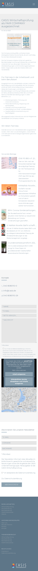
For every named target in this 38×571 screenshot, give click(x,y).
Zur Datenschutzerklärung (11, 478)
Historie (3, 514)
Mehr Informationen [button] (19, 370)
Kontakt (3, 528)
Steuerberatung (6, 508)
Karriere (3, 526)
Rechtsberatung (6, 510)
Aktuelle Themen (6, 524)
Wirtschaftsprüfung (7, 506)
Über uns (4, 523)
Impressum (5, 551)
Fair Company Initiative (17, 118)
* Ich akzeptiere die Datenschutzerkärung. (19, 473)
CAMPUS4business (7, 512)
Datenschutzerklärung (18, 348)
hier (35, 133)
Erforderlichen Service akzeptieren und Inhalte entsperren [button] (19, 381)
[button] (19, 315)
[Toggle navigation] (33, 4)
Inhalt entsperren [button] (19, 374)
